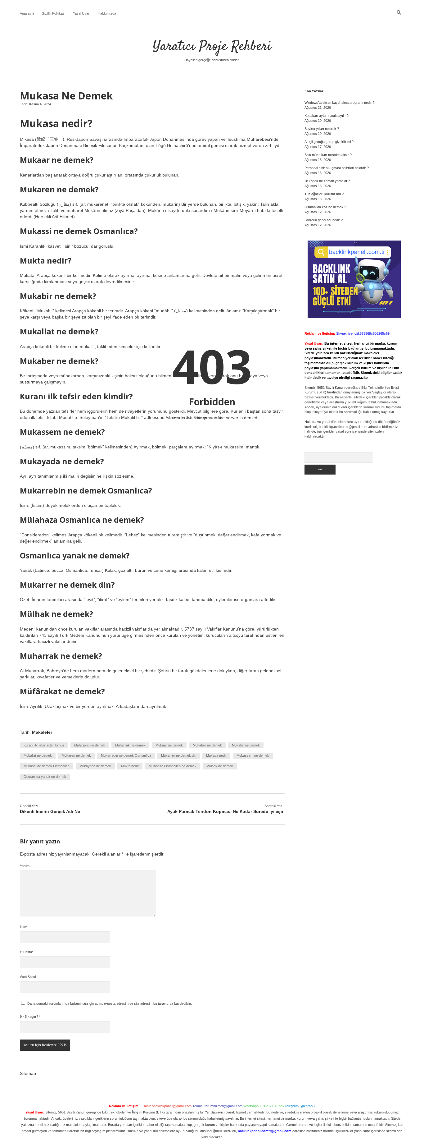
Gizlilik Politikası (53, 13)
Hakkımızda (107, 13)
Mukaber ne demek (207, 745)
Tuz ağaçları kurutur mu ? (324, 194)
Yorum (24, 866)
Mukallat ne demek (38, 755)
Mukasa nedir (216, 755)
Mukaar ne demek (169, 745)
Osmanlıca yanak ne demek (45, 776)
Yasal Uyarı (81, 13)
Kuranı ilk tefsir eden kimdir (44, 745)
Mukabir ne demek (246, 745)
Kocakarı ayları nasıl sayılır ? (326, 115)
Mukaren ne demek (76, 755)
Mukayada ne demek (95, 766)
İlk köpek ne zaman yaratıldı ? (327, 181)
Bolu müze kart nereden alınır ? (328, 155)
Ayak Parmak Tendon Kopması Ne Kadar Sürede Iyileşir (225, 811)
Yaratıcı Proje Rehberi (212, 47)
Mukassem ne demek (253, 755)
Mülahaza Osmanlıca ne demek (172, 766)
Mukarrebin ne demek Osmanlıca (126, 755)
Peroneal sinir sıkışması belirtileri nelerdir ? (336, 168)
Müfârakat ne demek (89, 745)
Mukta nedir (130, 766)
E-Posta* (26, 952)
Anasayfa (27, 13)
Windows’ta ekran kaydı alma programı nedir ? (339, 102)
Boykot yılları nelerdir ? (321, 129)
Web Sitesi (28, 977)
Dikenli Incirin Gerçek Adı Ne (50, 811)
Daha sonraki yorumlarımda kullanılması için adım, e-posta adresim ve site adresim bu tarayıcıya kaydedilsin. (109, 1003)
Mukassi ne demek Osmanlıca (47, 766)
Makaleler (42, 732)
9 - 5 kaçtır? (30, 1016)
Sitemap (28, 1073)
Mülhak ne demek (219, 766)
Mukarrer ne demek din (178, 755)
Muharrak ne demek (130, 745)
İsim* (23, 927)
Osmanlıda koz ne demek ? (325, 207)
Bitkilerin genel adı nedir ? (323, 220)
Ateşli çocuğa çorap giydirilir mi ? (329, 142)
